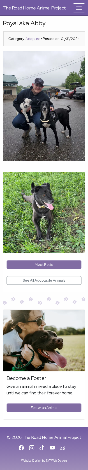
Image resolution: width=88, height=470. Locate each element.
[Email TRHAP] (64, 448)
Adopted (32, 38)
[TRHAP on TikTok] (44, 448)
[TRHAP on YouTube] (54, 448)
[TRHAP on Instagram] (33, 448)
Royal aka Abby (24, 23)
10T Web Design (56, 461)
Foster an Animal (44, 407)
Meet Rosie (44, 264)
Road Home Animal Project (34, 8)
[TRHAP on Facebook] (23, 448)
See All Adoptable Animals (44, 280)
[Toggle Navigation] (79, 7)
